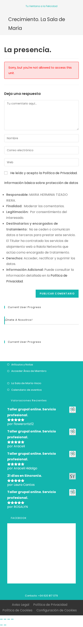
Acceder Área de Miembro (29, 371)
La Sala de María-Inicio (26, 383)
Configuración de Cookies (56, 610)
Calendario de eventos (26, 390)
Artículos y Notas (22, 364)
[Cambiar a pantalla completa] (8, 619)
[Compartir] (5, 619)
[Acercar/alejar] (12, 619)
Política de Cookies (17, 610)
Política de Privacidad (60, 173)
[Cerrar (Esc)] (1, 619)
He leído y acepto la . (43, 173)
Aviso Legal (20, 604)
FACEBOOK (19, 518)
